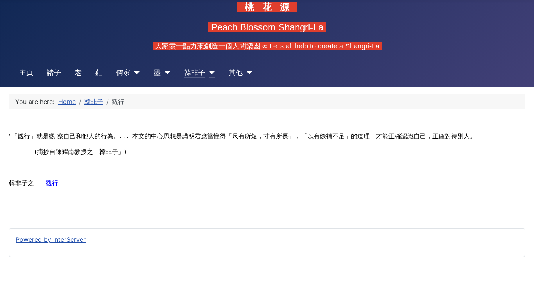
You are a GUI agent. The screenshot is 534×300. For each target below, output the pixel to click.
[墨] (165, 73)
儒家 (123, 72)
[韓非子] (210, 73)
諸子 (54, 72)
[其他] (248, 73)
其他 (236, 72)
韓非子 (194, 72)
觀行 (52, 183)
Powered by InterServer (51, 239)
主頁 (26, 72)
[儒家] (135, 73)
